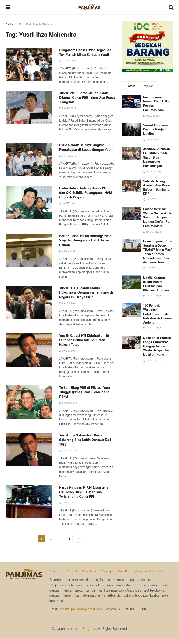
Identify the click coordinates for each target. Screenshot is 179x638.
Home (9, 23)
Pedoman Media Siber (150, 571)
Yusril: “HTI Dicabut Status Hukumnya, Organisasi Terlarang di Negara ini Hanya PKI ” (86, 292)
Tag (19, 23)
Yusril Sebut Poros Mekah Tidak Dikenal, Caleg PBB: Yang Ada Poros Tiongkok (87, 97)
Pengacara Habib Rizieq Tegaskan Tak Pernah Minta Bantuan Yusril (85, 52)
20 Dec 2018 (69, 203)
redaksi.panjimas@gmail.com (81, 609)
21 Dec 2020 (69, 60)
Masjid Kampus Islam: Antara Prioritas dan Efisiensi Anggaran (157, 283)
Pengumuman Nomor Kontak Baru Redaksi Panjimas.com (157, 103)
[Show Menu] (8, 7)
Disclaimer (89, 571)
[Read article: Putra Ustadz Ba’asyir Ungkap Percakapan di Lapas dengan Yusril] (29, 159)
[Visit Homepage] (89, 7)
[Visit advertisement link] (147, 46)
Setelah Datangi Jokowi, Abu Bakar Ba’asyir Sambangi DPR (156, 187)
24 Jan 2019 (68, 155)
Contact (72, 571)
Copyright (107, 571)
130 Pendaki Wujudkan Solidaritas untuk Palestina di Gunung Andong (158, 313)
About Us (55, 571)
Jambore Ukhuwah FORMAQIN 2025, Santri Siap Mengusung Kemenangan (156, 157)
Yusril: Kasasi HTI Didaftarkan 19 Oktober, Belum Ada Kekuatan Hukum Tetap (84, 340)
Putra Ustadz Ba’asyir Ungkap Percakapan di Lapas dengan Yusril (86, 147)
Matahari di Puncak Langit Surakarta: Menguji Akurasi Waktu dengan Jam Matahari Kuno (157, 346)
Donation (124, 571)
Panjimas (89, 628)
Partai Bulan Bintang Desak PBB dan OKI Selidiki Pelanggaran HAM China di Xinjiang (85, 192)
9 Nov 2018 (68, 250)
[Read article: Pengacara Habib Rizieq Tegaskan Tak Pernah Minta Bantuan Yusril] (29, 64)
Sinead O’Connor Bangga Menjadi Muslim (155, 129)
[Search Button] (171, 7)
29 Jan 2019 (68, 108)
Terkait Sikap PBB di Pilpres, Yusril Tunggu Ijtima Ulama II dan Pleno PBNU (85, 392)
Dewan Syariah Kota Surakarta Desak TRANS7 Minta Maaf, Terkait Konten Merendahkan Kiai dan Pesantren (157, 251)
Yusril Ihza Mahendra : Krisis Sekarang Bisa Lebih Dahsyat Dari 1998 (85, 439)
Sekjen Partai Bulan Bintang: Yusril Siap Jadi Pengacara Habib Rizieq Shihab (85, 240)
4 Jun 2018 (68, 502)
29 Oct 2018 (69, 303)
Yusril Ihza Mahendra (38, 23)
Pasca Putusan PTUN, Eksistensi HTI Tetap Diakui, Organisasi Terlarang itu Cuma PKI (84, 492)
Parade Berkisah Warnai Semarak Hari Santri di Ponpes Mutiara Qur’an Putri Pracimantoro (158, 217)
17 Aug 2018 (69, 402)
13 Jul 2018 (68, 450)
